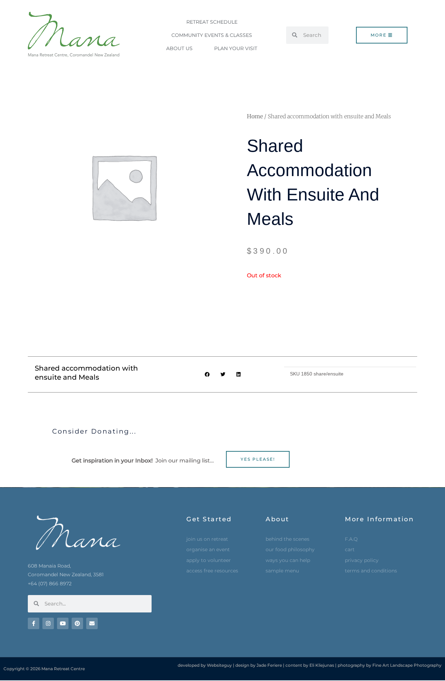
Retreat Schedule (211, 22)
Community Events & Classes (211, 35)
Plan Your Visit (235, 48)
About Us (179, 48)
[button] (207, 374)
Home (255, 116)
